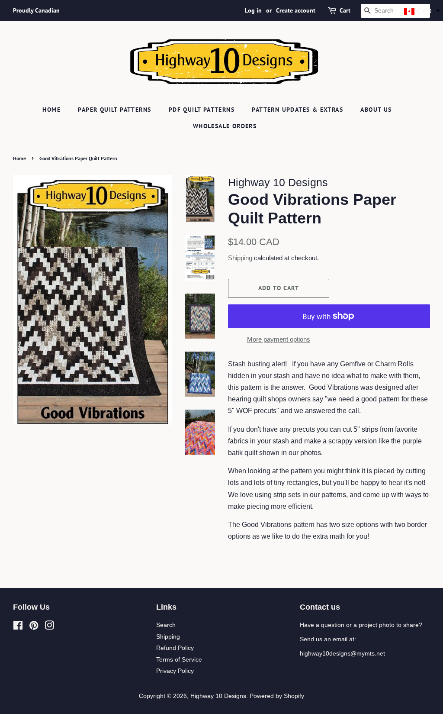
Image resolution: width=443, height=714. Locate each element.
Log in (253, 10)
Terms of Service (179, 659)
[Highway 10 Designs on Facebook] (18, 627)
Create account (295, 10)
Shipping (240, 258)
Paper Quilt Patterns (114, 109)
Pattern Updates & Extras (297, 109)
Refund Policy (175, 648)
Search (166, 625)
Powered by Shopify (277, 696)
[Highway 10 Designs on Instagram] (49, 627)
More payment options (278, 339)
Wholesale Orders (225, 126)
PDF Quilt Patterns (201, 109)
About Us (376, 109)
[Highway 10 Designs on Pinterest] (34, 627)
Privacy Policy (175, 671)
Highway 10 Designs (218, 696)
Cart (345, 10)
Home (51, 109)
